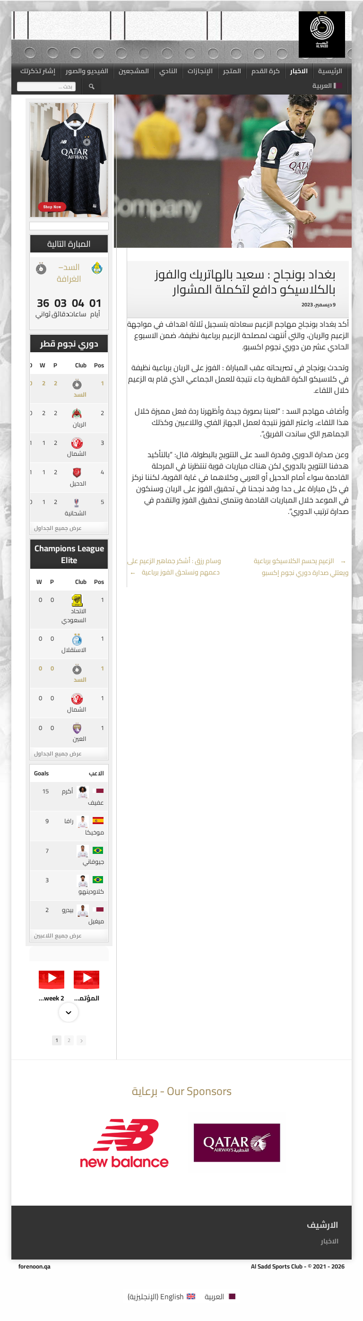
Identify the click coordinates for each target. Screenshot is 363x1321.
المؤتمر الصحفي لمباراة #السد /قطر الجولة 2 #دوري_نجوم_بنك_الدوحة (86, 998)
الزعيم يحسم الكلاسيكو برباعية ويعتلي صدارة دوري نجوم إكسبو (301, 567)
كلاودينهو (91, 891)
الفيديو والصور (87, 71)
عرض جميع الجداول (58, 527)
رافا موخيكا (84, 826)
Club (80, 365)
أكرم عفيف (83, 796)
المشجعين (134, 71)
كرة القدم (265, 71)
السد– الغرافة (69, 273)
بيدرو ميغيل (83, 915)
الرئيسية (330, 71)
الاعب (96, 773)
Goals (41, 773)
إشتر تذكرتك (37, 71)
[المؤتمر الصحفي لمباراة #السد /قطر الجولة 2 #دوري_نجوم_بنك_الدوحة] (86, 978)
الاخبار (299, 71)
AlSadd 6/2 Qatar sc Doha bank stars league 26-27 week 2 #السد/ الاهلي (51, 998)
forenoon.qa (34, 1266)
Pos (99, 365)
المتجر (232, 71)
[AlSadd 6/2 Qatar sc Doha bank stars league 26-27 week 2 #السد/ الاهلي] (51, 978)
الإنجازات (200, 71)
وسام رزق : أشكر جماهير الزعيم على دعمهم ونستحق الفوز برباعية (174, 566)
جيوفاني (93, 861)
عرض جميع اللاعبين (58, 935)
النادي (168, 71)
